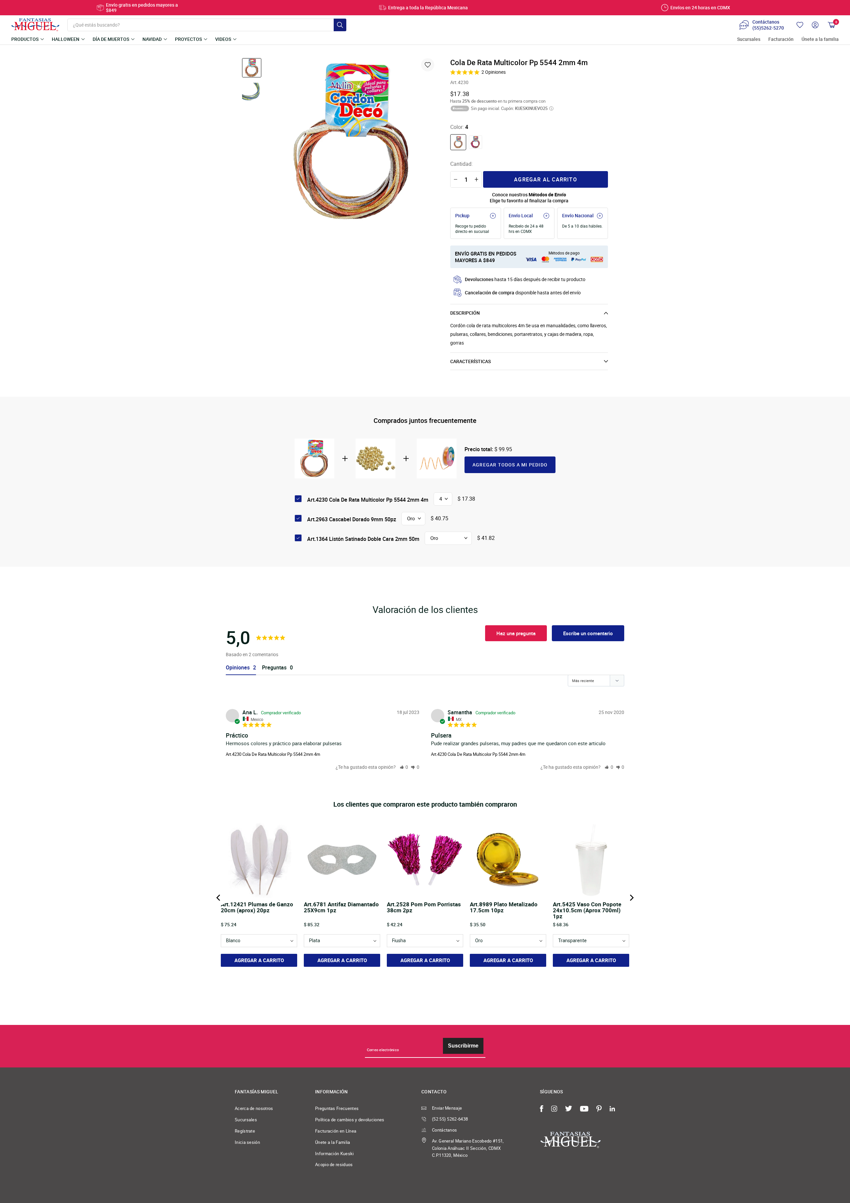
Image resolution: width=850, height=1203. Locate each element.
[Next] (631, 898)
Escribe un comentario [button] (588, 633)
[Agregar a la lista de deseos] (427, 64)
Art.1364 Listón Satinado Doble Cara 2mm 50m (363, 539)
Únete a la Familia (332, 1142)
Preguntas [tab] (274, 667)
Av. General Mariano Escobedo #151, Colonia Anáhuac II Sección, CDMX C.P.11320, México (468, 1148)
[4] (458, 142)
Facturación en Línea (335, 1131)
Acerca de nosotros (254, 1108)
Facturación (781, 39)
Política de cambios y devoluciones (349, 1120)
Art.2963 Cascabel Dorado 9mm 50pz (351, 519)
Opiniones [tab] (238, 667)
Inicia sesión (247, 1142)
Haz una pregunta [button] (516, 633)
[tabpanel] (352, 141)
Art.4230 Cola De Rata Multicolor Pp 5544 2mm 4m (273, 754)
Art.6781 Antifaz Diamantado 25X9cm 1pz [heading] (341, 907)
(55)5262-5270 (768, 28)
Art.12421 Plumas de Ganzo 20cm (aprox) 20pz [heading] (257, 907)
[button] (404, 767)
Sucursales (748, 39)
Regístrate (245, 1131)
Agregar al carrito (545, 179)
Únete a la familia (820, 39)
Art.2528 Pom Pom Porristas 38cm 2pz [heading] (424, 907)
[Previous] (219, 898)
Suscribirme (463, 1046)
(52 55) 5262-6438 (450, 1119)
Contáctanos (444, 1130)
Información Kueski (334, 1153)
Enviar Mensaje (447, 1108)
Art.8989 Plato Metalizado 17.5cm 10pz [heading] (504, 907)
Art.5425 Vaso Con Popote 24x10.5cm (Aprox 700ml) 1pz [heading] (587, 910)
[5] (475, 142)
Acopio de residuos (334, 1164)
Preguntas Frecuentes (337, 1108)
